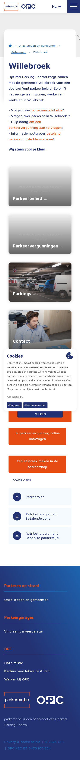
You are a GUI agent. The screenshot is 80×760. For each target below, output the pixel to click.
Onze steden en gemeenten (38, 45)
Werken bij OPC (16, 679)
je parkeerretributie (46, 110)
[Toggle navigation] (73, 6)
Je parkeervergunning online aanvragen (37, 436)
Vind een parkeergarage (23, 631)
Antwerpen (18, 52)
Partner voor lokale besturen (26, 671)
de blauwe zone (40, 139)
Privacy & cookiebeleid (22, 742)
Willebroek (40, 52)
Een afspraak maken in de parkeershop (37, 464)
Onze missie (13, 663)
